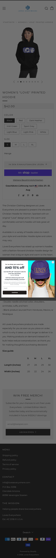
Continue (15, 292)
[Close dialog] (53, 262)
